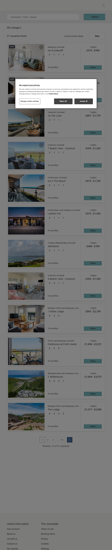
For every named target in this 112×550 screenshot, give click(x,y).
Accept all (84, 101)
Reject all (63, 101)
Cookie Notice (53, 94)
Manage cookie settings (30, 101)
